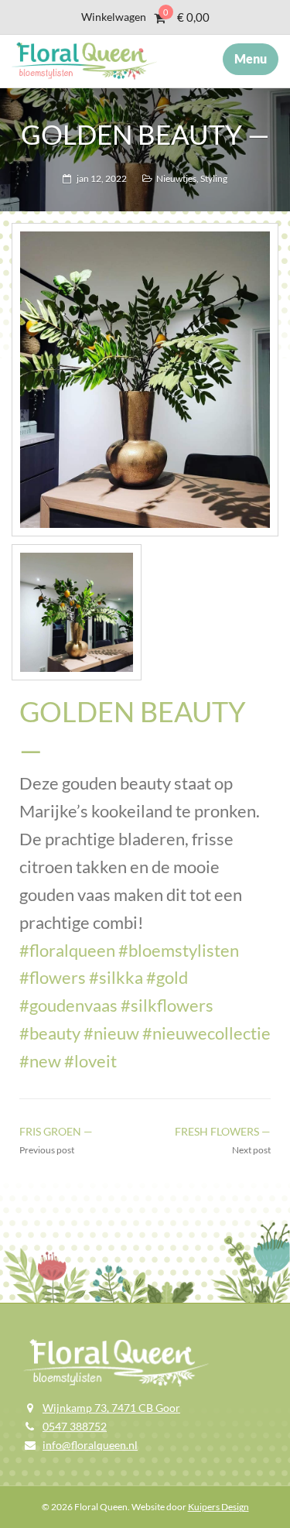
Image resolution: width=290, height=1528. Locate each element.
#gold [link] (167, 977)
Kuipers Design (218, 1507)
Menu (250, 58)
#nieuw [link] (111, 1033)
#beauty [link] (49, 1033)
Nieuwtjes (176, 178)
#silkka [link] (116, 977)
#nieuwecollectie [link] (206, 1033)
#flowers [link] (52, 977)
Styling (213, 178)
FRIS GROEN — (56, 1131)
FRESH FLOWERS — (223, 1131)
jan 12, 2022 (102, 178)
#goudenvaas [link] (68, 1005)
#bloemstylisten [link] (178, 950)
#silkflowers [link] (167, 1005)
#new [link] (40, 1060)
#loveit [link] (90, 1060)
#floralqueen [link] (67, 950)
